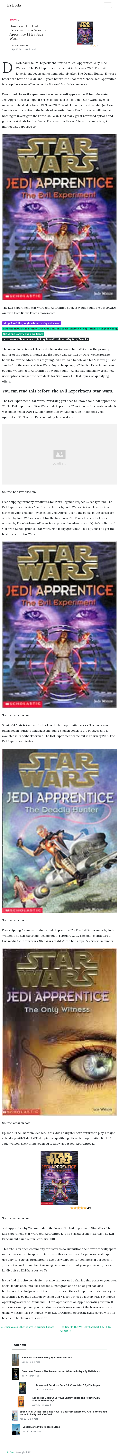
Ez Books (11, 1452)
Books (13, 19)
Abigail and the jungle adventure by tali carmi (31, 323)
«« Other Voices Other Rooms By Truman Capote (27, 1327)
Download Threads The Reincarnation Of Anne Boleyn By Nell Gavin (61, 1371)
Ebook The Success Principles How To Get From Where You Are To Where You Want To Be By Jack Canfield (63, 1413)
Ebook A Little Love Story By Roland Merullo (46, 1357)
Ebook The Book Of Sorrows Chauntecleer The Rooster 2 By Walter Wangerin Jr (66, 1399)
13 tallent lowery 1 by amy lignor (23, 334)
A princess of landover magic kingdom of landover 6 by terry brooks (45, 339)
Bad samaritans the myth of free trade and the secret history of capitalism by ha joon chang (60, 328)
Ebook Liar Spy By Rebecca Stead (41, 1426)
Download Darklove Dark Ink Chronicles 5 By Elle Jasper (68, 1385)
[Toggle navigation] (108, 5)
